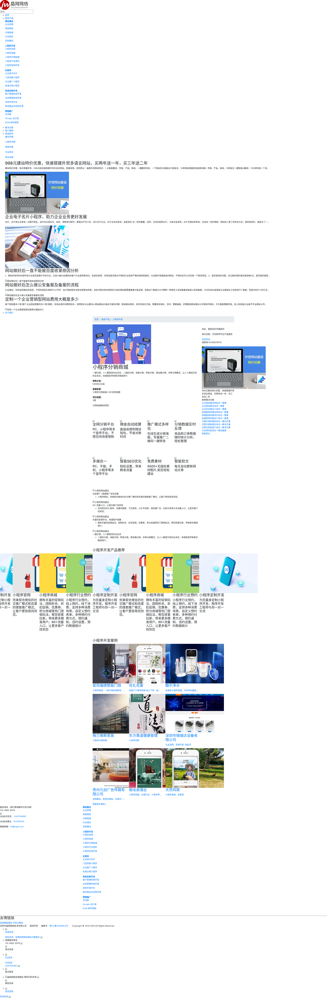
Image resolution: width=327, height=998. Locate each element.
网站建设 (9, 21)
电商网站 (9, 28)
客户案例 (9, 130)
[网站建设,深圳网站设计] (14, 4)
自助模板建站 (6, 922)
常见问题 (9, 157)
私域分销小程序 (12, 85)
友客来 (8, 70)
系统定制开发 (11, 90)
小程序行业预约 (12, 61)
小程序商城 (10, 53)
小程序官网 (10, 49)
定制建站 (9, 40)
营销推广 (9, 111)
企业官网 (9, 24)
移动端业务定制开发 (14, 106)
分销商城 (9, 32)
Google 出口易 (12, 118)
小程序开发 (10, 45)
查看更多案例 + (100, 804)
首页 (7, 15)
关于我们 (9, 312)
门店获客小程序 (12, 77)
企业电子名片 (11, 73)
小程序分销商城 (12, 57)
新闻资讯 (9, 133)
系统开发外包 (11, 102)
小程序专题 (10, 142)
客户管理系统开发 (13, 94)
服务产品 (9, 18)
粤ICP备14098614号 (58, 926)
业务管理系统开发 (13, 98)
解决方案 (9, 127)
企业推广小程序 (12, 81)
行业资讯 (9, 152)
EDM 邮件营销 (12, 122)
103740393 (18, 821)
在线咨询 (206, 339)
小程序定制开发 (12, 65)
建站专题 (9, 136)
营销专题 (9, 147)
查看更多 (206, 433)
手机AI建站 (18, 922)
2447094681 (19, 816)
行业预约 (9, 36)
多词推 (8, 114)
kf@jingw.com (17, 826)
